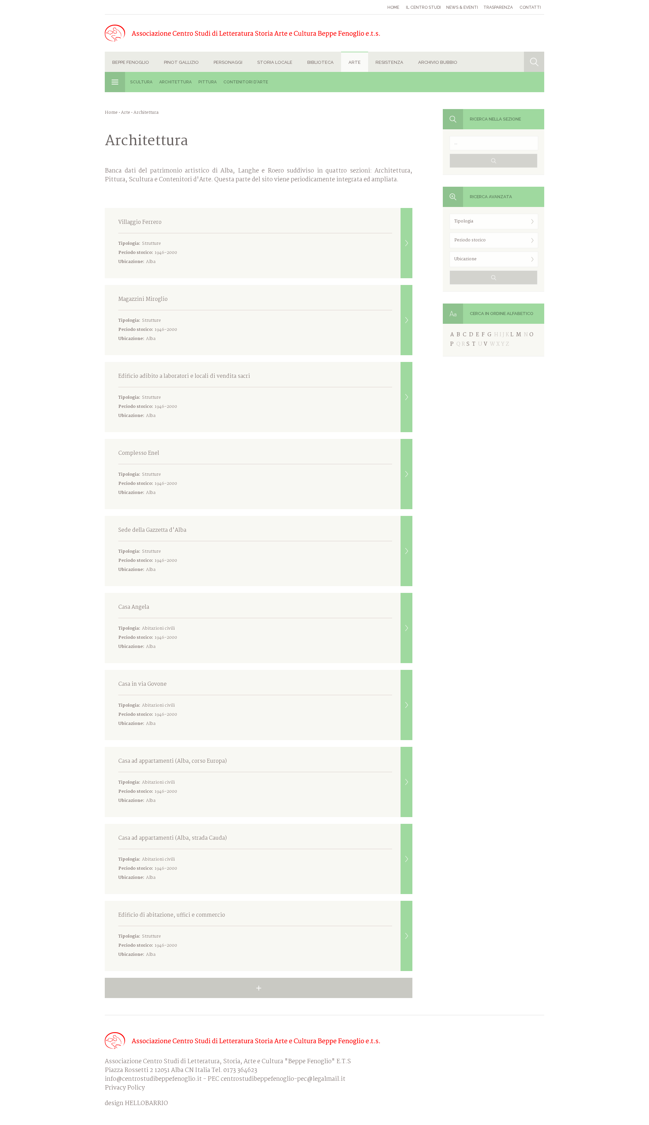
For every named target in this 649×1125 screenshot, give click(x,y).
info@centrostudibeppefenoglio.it (153, 1079)
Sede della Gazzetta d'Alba (152, 549)
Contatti (530, 7)
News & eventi (462, 7)
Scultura (141, 82)
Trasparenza (498, 7)
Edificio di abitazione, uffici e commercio (171, 934)
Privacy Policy (125, 1088)
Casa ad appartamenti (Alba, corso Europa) (172, 780)
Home (393, 7)
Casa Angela (147, 626)
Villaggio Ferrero (147, 241)
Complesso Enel (147, 472)
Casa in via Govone (147, 703)
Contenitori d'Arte (245, 82)
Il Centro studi (423, 7)
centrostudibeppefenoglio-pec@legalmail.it (283, 1079)
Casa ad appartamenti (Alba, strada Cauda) (172, 857)
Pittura (207, 82)
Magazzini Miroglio (147, 318)
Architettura (175, 82)
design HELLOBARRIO (136, 1103)
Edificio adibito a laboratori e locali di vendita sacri (184, 395)
